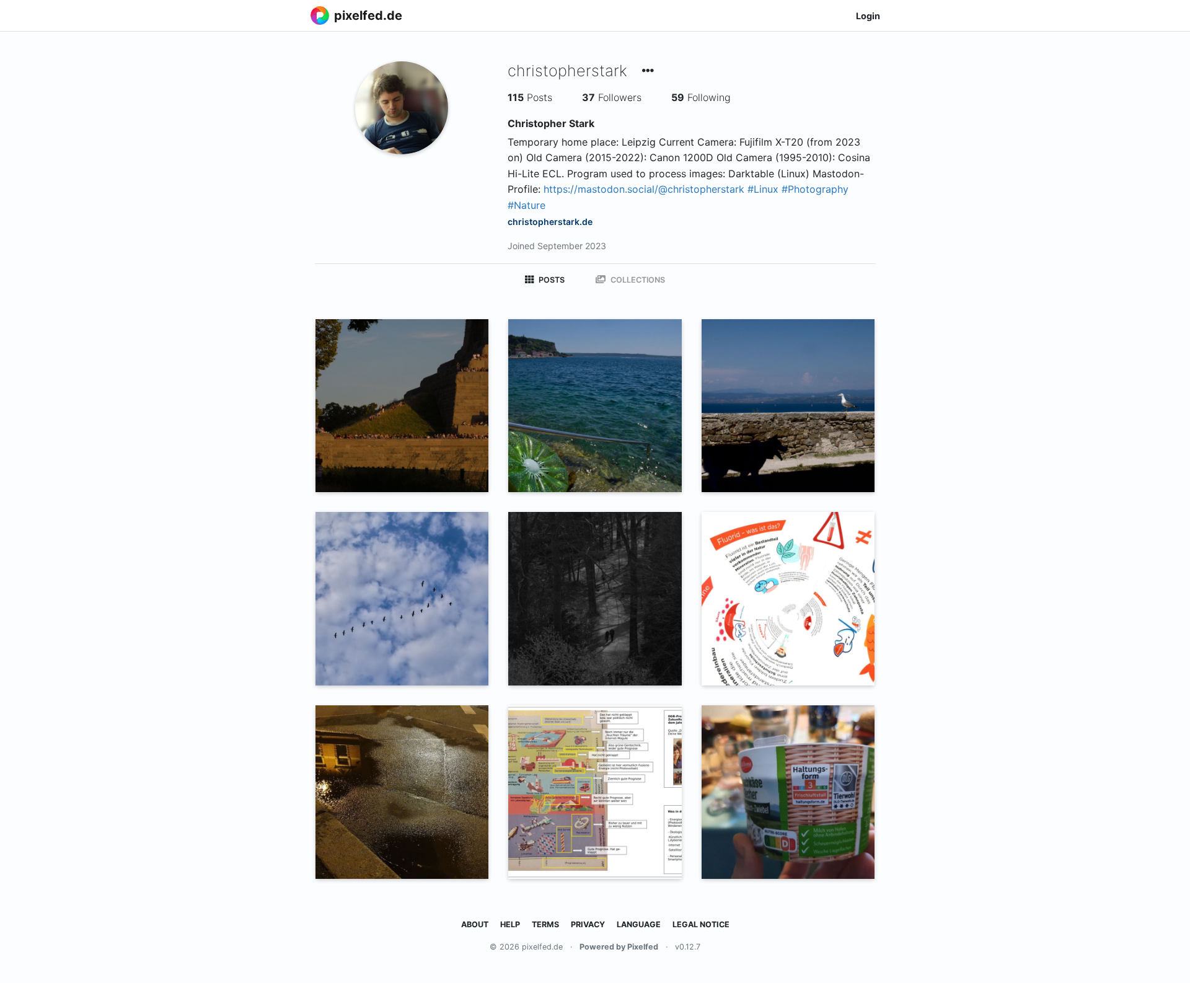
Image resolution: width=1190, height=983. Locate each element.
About (474, 924)
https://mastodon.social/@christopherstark (644, 189)
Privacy (588, 924)
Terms (545, 924)
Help (510, 924)
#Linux (762, 189)
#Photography (815, 189)
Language (639, 924)
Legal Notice (700, 924)
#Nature (526, 205)
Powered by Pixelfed (619, 946)
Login (868, 16)
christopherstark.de (550, 221)
